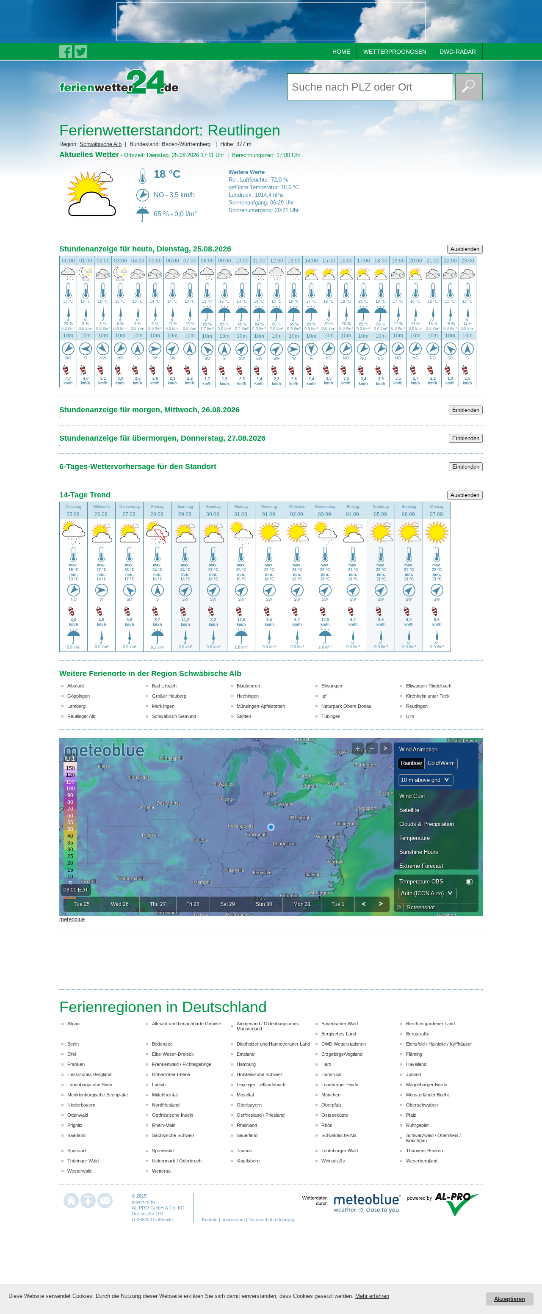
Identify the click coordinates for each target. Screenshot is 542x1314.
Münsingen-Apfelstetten (261, 706)
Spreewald (163, 1150)
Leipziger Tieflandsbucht (262, 1084)
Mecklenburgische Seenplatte (97, 1094)
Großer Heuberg (169, 695)
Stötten (244, 716)
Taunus (244, 1150)
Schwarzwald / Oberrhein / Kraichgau (433, 1138)
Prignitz (75, 1125)
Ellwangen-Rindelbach (428, 685)
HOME (341, 51)
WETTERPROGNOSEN (394, 51)
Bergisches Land (338, 1033)
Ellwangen (331, 685)
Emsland (245, 1054)
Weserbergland (421, 1160)
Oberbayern (249, 1104)
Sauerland (247, 1135)
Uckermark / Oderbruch (177, 1160)
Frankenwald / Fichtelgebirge (181, 1064)
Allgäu (73, 1023)
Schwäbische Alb (101, 144)
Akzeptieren (509, 1299)
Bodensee (162, 1043)
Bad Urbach (164, 685)
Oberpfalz (331, 1104)
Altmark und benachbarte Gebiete (186, 1023)
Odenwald (77, 1115)
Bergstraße (417, 1033)
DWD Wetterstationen (343, 1043)
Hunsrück (331, 1074)
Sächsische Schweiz (173, 1135)
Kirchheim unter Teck (428, 695)
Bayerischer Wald (339, 1023)
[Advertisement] (271, 22)
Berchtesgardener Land (430, 1023)
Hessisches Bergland (89, 1074)
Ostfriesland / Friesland (261, 1115)
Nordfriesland (166, 1104)
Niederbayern (81, 1104)
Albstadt (75, 685)
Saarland (76, 1135)
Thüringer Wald (83, 1160)
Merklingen (163, 706)
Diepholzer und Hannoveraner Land (273, 1043)
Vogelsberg (248, 1160)
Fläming (414, 1054)
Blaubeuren (248, 685)
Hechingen (248, 695)
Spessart (76, 1150)
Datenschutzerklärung (271, 1219)
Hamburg (246, 1064)
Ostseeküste (334, 1115)
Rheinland (247, 1125)
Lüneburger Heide (339, 1084)
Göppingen (78, 695)
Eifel (71, 1054)
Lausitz (159, 1084)
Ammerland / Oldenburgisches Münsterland (268, 1026)
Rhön (326, 1125)
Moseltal (245, 1094)
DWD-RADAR (458, 51)
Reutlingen (417, 706)
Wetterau (161, 1170)
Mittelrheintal (164, 1094)
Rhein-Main (163, 1125)
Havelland (416, 1064)
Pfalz (411, 1115)
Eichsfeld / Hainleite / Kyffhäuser (439, 1043)
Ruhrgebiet (417, 1125)
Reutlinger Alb (81, 716)
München (330, 1094)
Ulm (410, 716)
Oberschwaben (422, 1104)
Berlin (73, 1043)
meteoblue (72, 919)
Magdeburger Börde (426, 1084)
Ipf (323, 695)
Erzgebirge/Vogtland (341, 1054)
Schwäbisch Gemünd (174, 716)
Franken (76, 1064)
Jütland (413, 1074)
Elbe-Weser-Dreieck (173, 1054)
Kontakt (210, 1219)
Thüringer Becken (424, 1150)
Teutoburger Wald (339, 1150)
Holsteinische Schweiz (260, 1074)
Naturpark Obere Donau (346, 706)
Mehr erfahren (372, 1296)
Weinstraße (333, 1160)
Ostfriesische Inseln (172, 1115)
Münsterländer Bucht (427, 1094)
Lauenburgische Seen (89, 1084)
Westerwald (79, 1170)
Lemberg (76, 706)
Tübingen (330, 716)
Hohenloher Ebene (171, 1074)
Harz (326, 1064)
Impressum (233, 1219)
